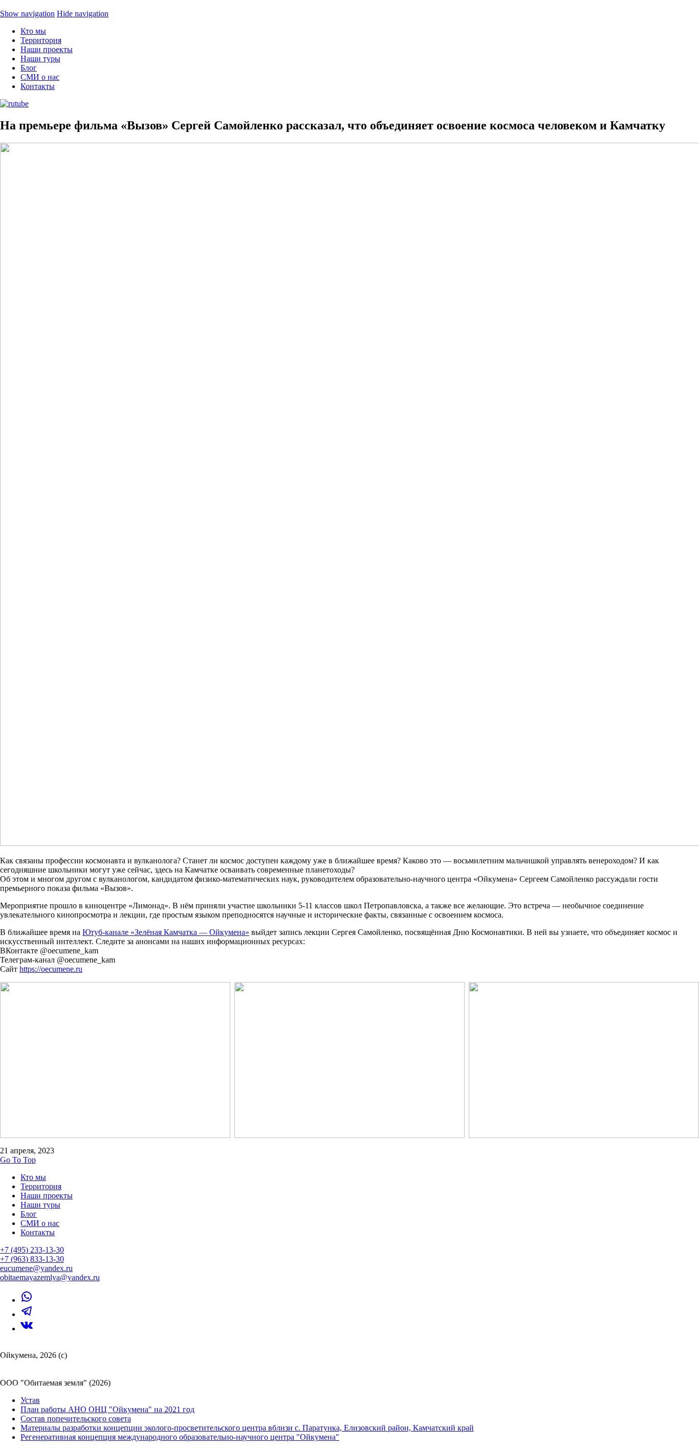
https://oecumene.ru (50, 969)
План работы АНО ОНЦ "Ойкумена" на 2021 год (107, 1409)
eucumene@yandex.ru (36, 1268)
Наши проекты (46, 49)
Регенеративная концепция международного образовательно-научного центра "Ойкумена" (179, 1437)
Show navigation (27, 13)
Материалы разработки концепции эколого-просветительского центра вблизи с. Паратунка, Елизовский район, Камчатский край (247, 1427)
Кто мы (33, 31)
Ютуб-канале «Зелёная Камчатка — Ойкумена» (165, 932)
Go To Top (18, 1159)
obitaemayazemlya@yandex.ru (50, 1277)
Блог (28, 67)
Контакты (37, 86)
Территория (40, 40)
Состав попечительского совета (75, 1418)
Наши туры (40, 58)
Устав (30, 1400)
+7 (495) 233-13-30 (32, 1249)
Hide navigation (82, 13)
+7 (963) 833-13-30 (32, 1259)
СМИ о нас (39, 77)
